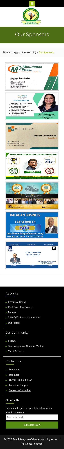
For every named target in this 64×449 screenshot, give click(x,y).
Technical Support (19, 385)
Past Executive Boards (20, 307)
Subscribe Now (32, 425)
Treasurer (14, 374)
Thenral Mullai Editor (20, 380)
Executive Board (17, 302)
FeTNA (12, 340)
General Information (20, 390)
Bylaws (12, 312)
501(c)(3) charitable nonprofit (24, 317)
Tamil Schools (16, 351)
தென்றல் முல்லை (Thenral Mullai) (26, 346)
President (14, 369)
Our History (14, 322)
